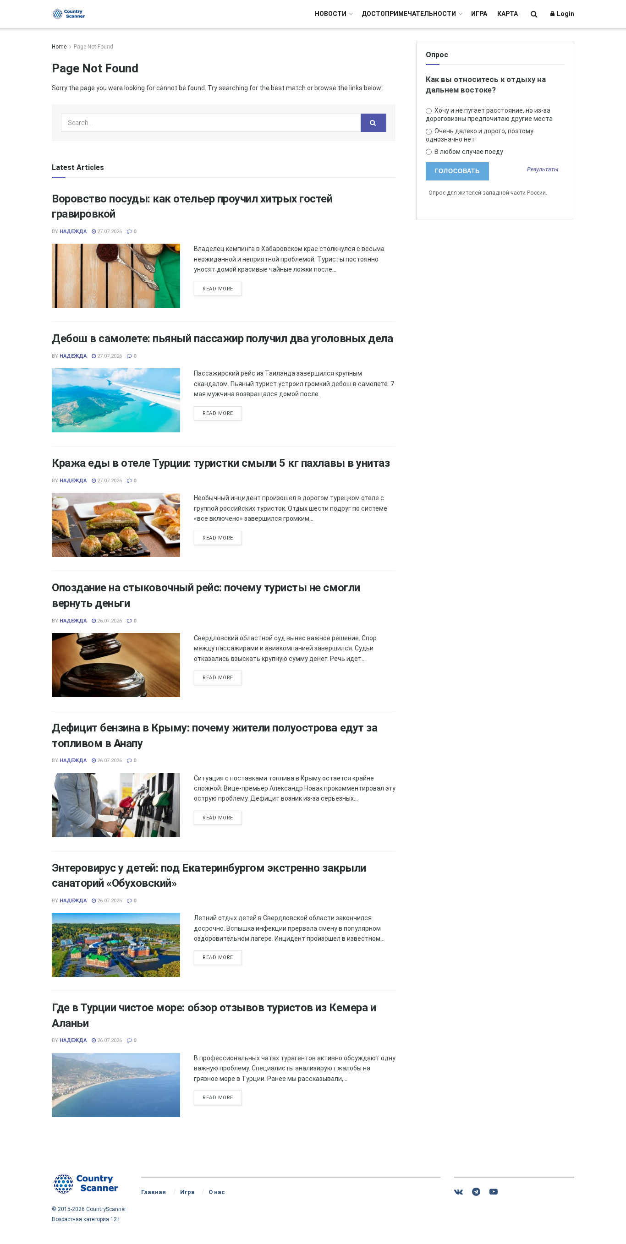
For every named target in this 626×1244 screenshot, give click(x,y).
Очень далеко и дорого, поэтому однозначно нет (479, 135)
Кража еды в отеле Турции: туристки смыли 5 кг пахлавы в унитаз (221, 463)
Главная (153, 1192)
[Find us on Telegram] (476, 1192)
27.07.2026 (109, 232)
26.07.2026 (109, 621)
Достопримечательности (409, 13)
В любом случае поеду (468, 151)
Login (564, 13)
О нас (217, 1192)
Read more (222, 288)
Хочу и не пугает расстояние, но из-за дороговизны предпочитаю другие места (489, 114)
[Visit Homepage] (69, 14)
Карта (507, 13)
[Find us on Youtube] (493, 1192)
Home (59, 47)
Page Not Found (93, 47)
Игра (479, 13)
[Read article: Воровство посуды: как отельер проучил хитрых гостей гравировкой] (116, 276)
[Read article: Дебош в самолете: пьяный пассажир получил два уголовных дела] (116, 400)
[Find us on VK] (458, 1192)
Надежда (73, 232)
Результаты (543, 170)
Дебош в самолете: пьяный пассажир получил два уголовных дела (222, 338)
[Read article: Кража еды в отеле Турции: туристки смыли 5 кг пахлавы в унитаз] (116, 525)
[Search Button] (534, 14)
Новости (330, 13)
